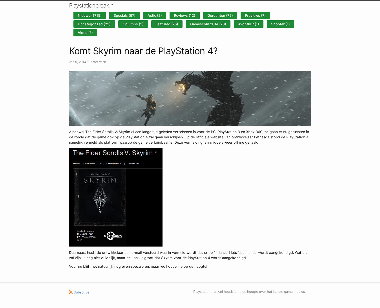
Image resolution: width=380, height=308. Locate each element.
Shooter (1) (280, 24)
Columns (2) (133, 24)
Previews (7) (255, 15)
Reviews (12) (184, 15)
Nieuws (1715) (90, 15)
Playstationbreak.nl (92, 5)
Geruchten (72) (220, 15)
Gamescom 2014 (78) (208, 24)
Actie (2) (155, 15)
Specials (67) (124, 15)
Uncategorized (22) (94, 24)
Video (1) (85, 32)
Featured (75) (167, 24)
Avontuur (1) (248, 24)
